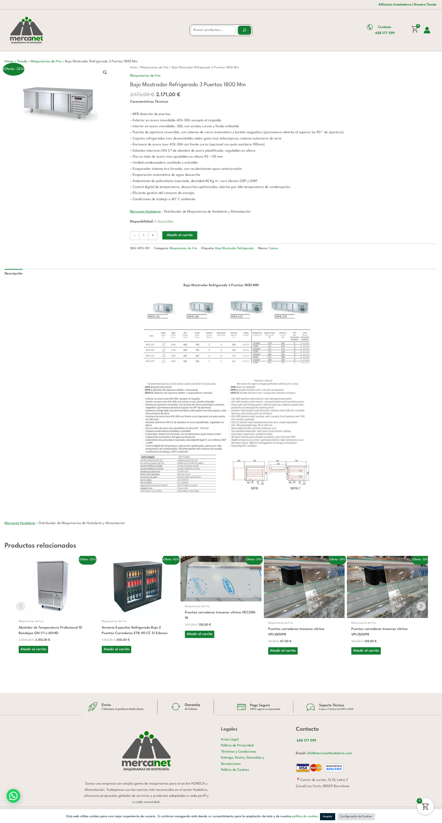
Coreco (273, 248)
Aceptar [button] (327, 816)
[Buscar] (244, 30)
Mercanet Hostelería (145, 212)
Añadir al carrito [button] (33, 649)
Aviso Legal (229, 739)
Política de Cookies (235, 770)
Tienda (22, 61)
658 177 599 (385, 33)
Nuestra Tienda (425, 4)
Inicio (133, 67)
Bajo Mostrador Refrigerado (234, 248)
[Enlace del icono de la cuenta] (427, 30)
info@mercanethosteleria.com (329, 753)
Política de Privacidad (237, 745)
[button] (105, 72)
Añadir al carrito (180, 235)
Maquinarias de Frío (46, 61)
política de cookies (305, 816)
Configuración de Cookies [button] (356, 816)
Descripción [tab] (14, 273)
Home (9, 61)
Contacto (384, 27)
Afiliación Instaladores (394, 4)
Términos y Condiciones (238, 752)
